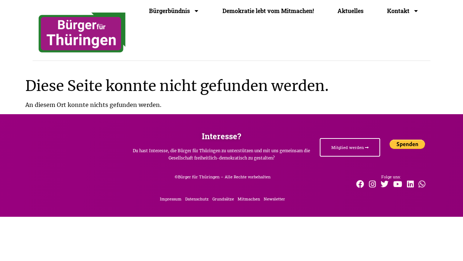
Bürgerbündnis (169, 10)
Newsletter (274, 199)
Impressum (171, 199)
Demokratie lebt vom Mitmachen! (268, 10)
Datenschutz (197, 199)
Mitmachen (249, 199)
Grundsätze (223, 199)
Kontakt (398, 10)
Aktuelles (350, 10)
